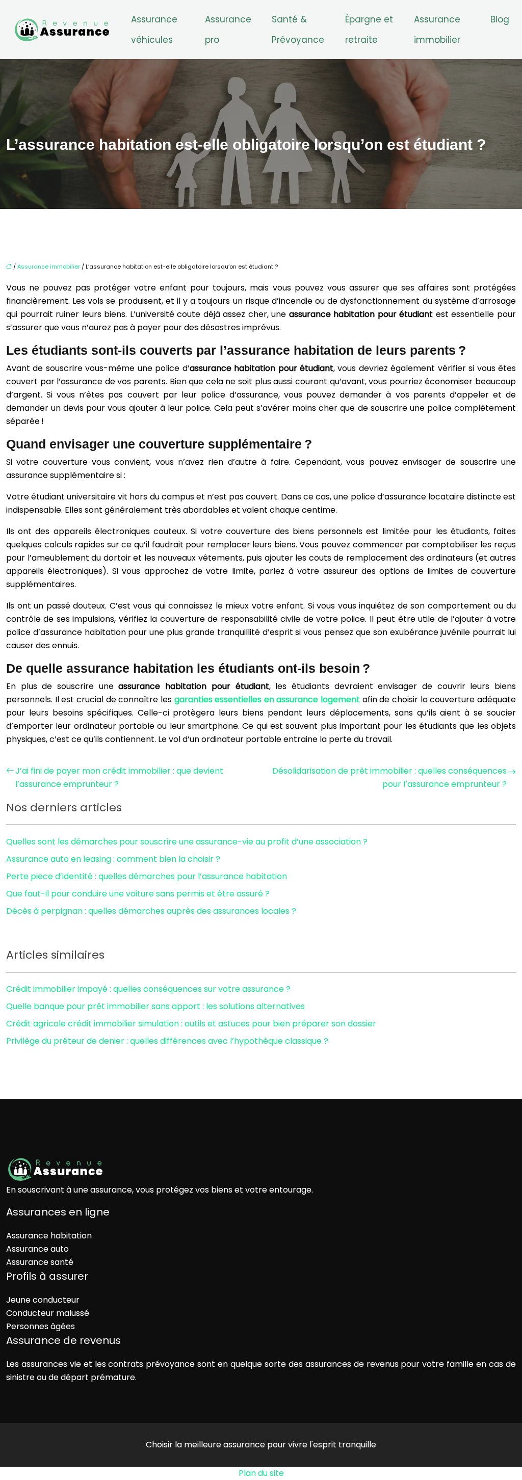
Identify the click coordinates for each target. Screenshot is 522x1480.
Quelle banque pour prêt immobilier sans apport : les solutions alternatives (155, 1006)
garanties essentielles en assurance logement (267, 699)
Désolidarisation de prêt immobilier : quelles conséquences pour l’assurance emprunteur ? (389, 777)
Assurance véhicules (154, 29)
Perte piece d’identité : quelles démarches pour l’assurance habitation (146, 876)
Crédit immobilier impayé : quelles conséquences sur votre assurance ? (148, 989)
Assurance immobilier (437, 29)
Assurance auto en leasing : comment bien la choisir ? (113, 859)
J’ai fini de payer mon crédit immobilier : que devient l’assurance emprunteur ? (119, 777)
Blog (499, 19)
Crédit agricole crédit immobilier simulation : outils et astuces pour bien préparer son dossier (191, 1023)
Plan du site (261, 1473)
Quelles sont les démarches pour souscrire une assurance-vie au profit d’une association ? (187, 842)
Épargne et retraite (369, 29)
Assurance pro (228, 29)
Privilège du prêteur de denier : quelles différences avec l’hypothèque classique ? (167, 1041)
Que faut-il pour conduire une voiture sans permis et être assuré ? (138, 894)
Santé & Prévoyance (298, 29)
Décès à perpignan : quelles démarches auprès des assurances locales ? (151, 911)
